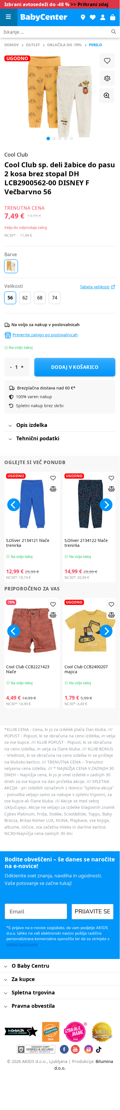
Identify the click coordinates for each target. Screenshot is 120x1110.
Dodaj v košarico (75, 367)
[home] (46, 17)
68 (39, 297)
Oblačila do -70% (64, 44)
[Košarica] (112, 17)
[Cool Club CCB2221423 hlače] (32, 630)
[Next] (106, 504)
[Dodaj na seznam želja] (107, 60)
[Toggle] (10, 426)
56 (10, 297)
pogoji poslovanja (22, 944)
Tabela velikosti (95, 287)
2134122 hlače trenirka (86, 543)
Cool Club (16, 154)
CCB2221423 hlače (27, 669)
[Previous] (14, 96)
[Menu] (9, 17)
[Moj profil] (102, 17)
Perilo (95, 44)
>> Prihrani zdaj (89, 4)
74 (54, 297)
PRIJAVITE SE (92, 911)
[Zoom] (106, 95)
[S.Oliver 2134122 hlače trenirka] (91, 504)
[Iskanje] (114, 32)
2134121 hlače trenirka (27, 543)
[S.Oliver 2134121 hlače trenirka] (32, 504)
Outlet (33, 44)
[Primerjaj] (107, 78)
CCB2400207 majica (86, 669)
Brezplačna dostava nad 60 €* (46, 388)
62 (25, 297)
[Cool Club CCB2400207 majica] (91, 630)
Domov (11, 44)
